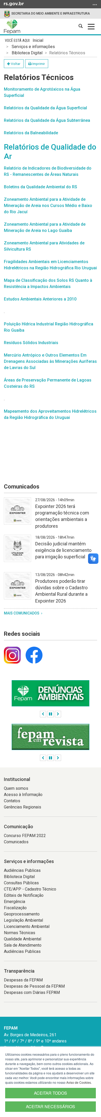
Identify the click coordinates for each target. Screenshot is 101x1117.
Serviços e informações (33, 46)
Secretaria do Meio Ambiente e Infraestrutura (50, 13)
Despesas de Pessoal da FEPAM (34, 986)
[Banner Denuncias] (50, 693)
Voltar (15, 64)
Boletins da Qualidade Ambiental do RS (40, 186)
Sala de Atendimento (22, 945)
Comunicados (16, 841)
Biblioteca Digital (27, 52)
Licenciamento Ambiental (26, 926)
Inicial (38, 40)
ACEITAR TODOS (50, 1093)
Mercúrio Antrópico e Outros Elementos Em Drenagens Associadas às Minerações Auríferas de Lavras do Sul (50, 361)
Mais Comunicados (22, 613)
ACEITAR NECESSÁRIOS (50, 1106)
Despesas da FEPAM (23, 980)
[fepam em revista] (50, 737)
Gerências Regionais (22, 807)
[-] (17, 514)
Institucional (17, 779)
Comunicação (18, 826)
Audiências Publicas (22, 870)
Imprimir (38, 64)
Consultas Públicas (21, 882)
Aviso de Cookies (78, 1082)
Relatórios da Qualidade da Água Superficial (45, 107)
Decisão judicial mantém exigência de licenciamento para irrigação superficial (63, 550)
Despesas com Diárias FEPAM (32, 992)
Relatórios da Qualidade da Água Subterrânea (47, 120)
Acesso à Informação (23, 794)
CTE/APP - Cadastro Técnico (30, 889)
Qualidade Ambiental (22, 939)
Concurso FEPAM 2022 (25, 835)
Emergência (14, 901)
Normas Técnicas (19, 932)
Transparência (19, 971)
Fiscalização (15, 907)
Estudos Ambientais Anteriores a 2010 (40, 299)
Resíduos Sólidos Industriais (31, 342)
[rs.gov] (14, 4)
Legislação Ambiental (23, 920)
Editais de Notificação (24, 895)
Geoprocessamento (22, 914)
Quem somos (16, 788)
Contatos (12, 800)
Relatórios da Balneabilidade (31, 132)
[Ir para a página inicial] (12, 26)
